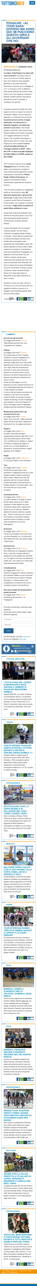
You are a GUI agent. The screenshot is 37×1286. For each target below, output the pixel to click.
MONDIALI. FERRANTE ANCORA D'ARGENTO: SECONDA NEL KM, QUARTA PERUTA (17, 1053)
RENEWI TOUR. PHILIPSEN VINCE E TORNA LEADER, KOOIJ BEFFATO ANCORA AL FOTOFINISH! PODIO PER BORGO (18, 1115)
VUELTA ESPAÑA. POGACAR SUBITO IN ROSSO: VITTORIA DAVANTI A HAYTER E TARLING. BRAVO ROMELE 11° (18, 749)
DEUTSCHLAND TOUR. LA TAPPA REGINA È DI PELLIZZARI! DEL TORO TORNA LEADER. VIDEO (16, 810)
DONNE (9, 904)
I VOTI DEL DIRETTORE (15, 659)
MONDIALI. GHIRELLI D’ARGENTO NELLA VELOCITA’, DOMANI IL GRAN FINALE (17, 992)
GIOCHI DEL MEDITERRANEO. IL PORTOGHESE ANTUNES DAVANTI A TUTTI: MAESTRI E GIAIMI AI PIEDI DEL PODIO (18, 1238)
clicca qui (26, 636)
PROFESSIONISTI (13, 783)
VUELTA (9, 722)
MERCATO (10, 844)
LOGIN (9, 631)
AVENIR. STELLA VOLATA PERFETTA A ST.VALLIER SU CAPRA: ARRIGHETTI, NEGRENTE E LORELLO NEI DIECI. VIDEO (17, 1178)
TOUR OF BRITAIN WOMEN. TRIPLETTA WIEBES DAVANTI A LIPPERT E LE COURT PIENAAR (18, 932)
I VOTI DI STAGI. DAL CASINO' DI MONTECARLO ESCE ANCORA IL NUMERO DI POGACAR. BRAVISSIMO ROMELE (18, 687)
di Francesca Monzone (12, 70)
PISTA (8, 965)
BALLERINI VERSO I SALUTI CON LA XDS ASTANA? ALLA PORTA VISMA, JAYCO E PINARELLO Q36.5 (18, 871)
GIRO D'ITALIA (10, 66)
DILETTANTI (11, 1150)
